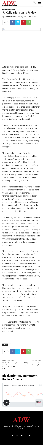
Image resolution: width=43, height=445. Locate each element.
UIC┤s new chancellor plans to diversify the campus (32, 365)
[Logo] (22, 420)
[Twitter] (17, 22)
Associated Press (10, 17)
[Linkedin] (21, 435)
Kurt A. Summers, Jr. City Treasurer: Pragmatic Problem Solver (10, 366)
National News (8, 9)
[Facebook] (12, 22)
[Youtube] (30, 435)
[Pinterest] (23, 22)
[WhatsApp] (28, 22)
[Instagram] (17, 435)
